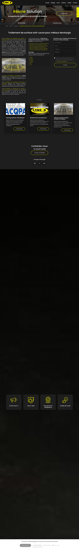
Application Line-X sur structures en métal (38, 44)
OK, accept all (26, 545)
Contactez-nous (57, 23)
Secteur (11, 26)
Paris (30, 63)
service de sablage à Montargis (11, 75)
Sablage (53, 2)
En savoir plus (64, 13)
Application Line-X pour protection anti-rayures (39, 43)
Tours (31, 64)
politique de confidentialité (62, 61)
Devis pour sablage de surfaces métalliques (39, 48)
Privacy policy (56, 545)
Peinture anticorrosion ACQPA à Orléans (61, 118)
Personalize (48, 545)
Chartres (31, 58)
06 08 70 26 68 (21, 23)
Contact (75, 2)
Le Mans (31, 59)
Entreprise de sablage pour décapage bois (38, 49)
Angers (31, 57)
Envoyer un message (40, 152)
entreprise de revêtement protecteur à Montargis (14, 82)
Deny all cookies (37, 545)
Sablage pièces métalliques (15, 118)
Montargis (16, 26)
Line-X (58, 2)
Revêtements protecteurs (38, 118)
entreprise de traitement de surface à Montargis (14, 39)
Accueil (47, 2)
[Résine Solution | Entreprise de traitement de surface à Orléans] (7, 3)
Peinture (64, 2)
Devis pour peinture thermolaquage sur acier (39, 46)
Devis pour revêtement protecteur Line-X (38, 47)
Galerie (69, 2)
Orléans (31, 62)
